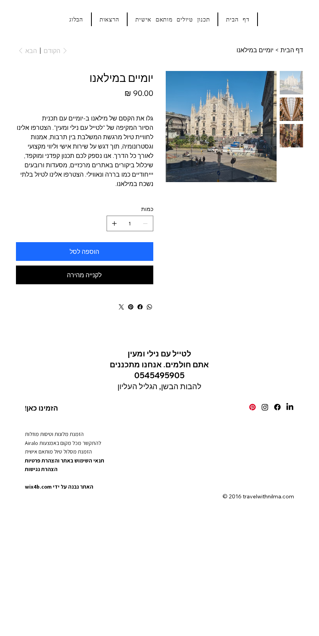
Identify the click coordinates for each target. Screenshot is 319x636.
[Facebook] (277, 407)
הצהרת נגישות (41, 469)
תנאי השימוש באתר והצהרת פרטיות (64, 460)
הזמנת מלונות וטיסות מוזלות (54, 434)
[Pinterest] (252, 407)
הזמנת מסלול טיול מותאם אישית (58, 451)
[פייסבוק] (140, 307)
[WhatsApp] (149, 307)
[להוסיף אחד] (114, 223)
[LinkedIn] (290, 407)
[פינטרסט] (131, 307)
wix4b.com (38, 486)
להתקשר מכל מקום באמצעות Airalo (63, 442)
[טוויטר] (121, 307)
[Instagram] (265, 407)
